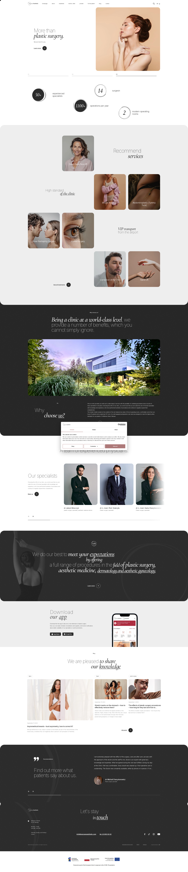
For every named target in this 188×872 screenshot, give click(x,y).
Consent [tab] (72, 429)
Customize (93, 446)
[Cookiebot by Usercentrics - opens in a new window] (119, 425)
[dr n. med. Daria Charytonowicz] (152, 484)
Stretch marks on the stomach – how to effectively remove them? (110, 706)
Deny (73, 446)
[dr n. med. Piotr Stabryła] (117, 484)
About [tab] (116, 429)
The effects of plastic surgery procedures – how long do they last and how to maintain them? (145, 706)
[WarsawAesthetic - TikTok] (149, 834)
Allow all (115, 446)
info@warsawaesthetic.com (86, 834)
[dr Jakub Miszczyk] (81, 484)
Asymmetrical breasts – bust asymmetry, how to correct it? (50, 726)
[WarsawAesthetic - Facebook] (144, 834)
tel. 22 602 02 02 (105, 834)
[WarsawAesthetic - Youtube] (159, 834)
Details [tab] (94, 429)
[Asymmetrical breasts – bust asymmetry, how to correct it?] (60, 699)
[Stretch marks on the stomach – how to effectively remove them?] (111, 689)
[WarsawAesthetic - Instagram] (154, 834)
